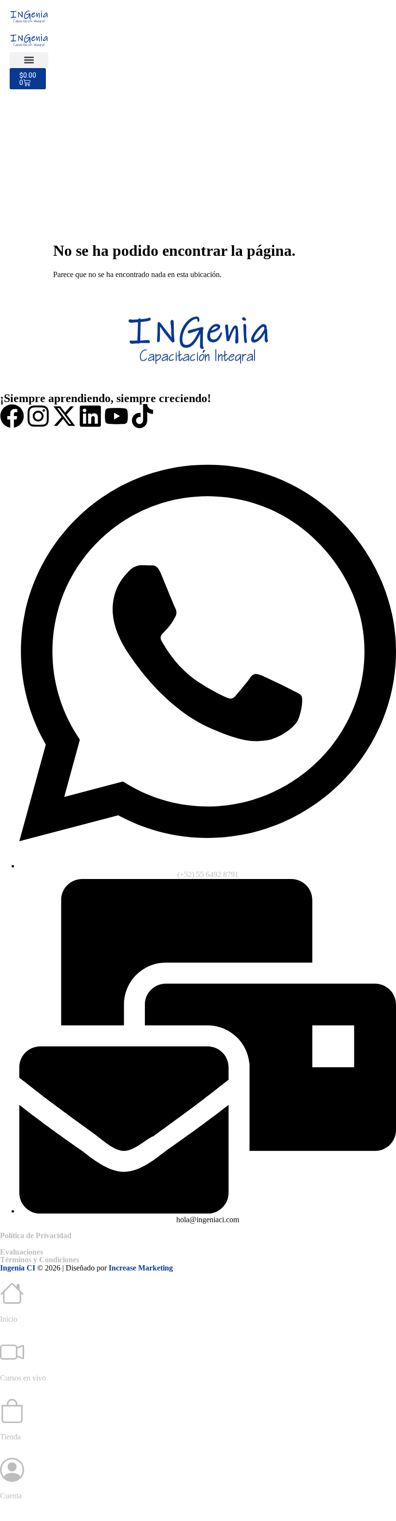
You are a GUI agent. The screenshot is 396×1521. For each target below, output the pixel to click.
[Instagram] (38, 416)
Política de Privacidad (35, 1235)
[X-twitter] (64, 416)
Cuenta (11, 1496)
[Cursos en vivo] (12, 1352)
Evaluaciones (21, 1252)
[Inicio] (12, 1293)
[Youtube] (116, 416)
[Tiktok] (142, 416)
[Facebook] (12, 416)
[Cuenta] (12, 1470)
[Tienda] (12, 1411)
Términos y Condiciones (39, 1260)
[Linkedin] (90, 416)
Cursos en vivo (23, 1378)
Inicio (8, 1319)
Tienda (10, 1437)
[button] (29, 60)
